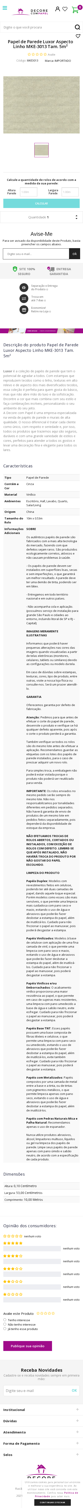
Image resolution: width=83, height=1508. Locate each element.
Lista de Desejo (78, 36)
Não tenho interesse (22, 1324)
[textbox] (41, 27)
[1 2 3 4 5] (46, 1313)
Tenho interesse (19, 1320)
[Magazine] (41, 1475)
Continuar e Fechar (52, 1502)
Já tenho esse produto (23, 1329)
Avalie (51, 54)
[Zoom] (41, 150)
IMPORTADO (63, 61)
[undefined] (41, 105)
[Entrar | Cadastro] (57, 8)
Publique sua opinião (27, 1346)
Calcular (41, 203)
